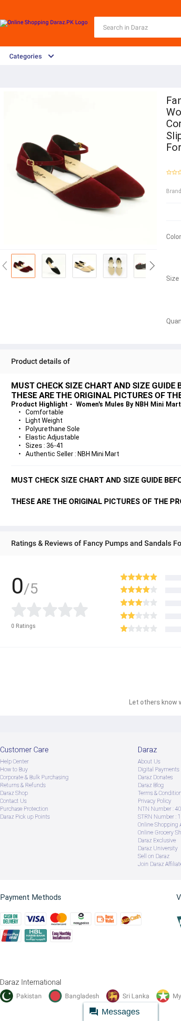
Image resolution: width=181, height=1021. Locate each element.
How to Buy (14, 769)
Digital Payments (158, 769)
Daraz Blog (151, 785)
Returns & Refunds (22, 785)
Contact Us (13, 801)
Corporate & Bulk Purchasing (34, 777)
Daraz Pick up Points (25, 817)
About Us (149, 761)
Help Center (14, 761)
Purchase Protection (24, 809)
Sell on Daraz (153, 856)
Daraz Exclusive (157, 840)
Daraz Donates (155, 777)
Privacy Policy (154, 801)
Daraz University (158, 848)
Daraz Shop (14, 793)
